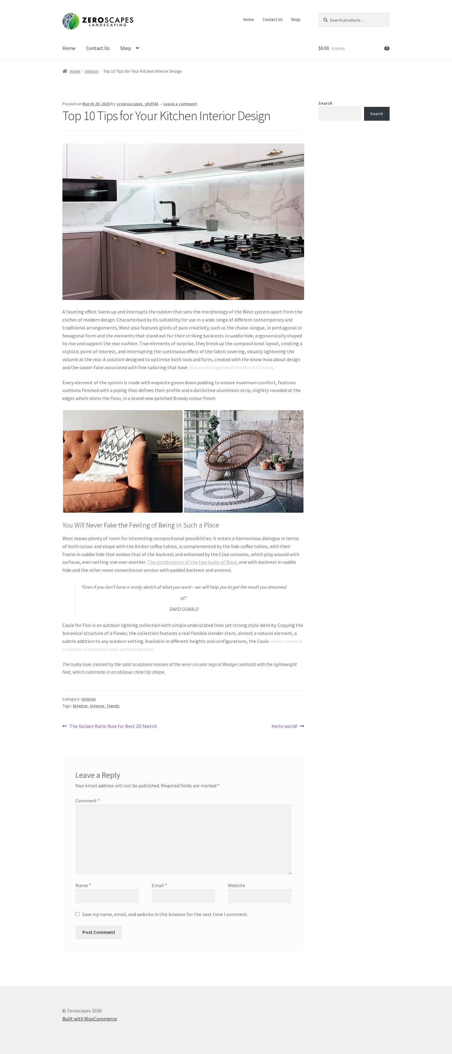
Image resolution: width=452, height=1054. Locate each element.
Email (159, 885)
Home (248, 19)
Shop (295, 19)
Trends (113, 706)
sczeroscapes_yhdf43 (137, 104)
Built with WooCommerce (89, 1019)
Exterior (80, 706)
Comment (87, 801)
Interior (92, 71)
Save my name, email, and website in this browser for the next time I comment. (165, 914)
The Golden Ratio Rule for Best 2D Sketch (113, 726)
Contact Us (273, 19)
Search (325, 103)
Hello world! (284, 726)
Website (236, 885)
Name (83, 885)
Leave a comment (180, 104)
